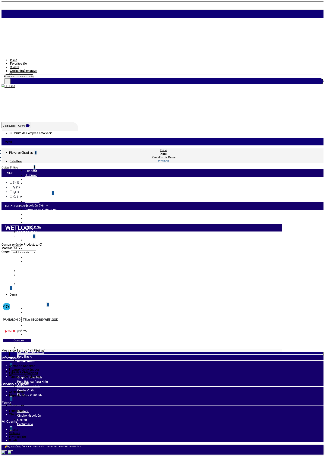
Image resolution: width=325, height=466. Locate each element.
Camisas (23, 167)
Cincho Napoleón (29, 415)
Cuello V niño (26, 390)
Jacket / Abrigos (29, 189)
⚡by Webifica (12, 446)
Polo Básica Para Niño (32, 382)
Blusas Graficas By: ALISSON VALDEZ (43, 348)
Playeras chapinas (30, 394)
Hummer (31, 175)
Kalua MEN (32, 201)
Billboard (31, 171)
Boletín (13, 440)
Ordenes (14, 433)
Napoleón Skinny (36, 205)
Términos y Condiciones (25, 376)
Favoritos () (17, 437)
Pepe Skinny (33, 227)
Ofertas (14, 414)
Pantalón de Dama (30, 304)
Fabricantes (16, 411)
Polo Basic (24, 356)
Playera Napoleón (37, 248)
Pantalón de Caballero (33, 193)
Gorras (22, 420)
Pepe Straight (34, 214)
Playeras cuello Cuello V (41, 253)
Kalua (28, 317)
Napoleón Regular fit (39, 218)
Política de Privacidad (23, 373)
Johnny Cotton (35, 179)
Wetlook (30, 334)
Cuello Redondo (36, 240)
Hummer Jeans (35, 197)
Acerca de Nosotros (22, 366)
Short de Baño (27, 232)
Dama (163, 154)
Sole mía (31, 330)
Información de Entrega (24, 369)
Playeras (23, 236)
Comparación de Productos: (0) (22, 244)
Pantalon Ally (34, 326)
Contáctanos (17, 392)
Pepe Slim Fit (34, 223)
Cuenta (13, 429)
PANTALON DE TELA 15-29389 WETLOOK (30, 320)
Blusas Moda (26, 361)
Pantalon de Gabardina (41, 210)
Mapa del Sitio (18, 395)
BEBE (28, 308)
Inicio (163, 150)
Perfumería (25, 424)
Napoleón (31, 184)
